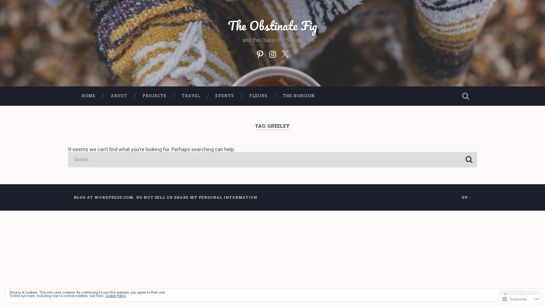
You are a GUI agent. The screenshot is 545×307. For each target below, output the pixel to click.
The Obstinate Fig (272, 25)
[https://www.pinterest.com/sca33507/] (260, 53)
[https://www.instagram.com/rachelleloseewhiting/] (272, 53)
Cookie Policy (115, 296)
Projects (154, 95)
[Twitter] (285, 53)
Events (224, 95)
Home (88, 95)
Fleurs (258, 95)
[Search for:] (272, 159)
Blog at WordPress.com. (104, 197)
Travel (191, 95)
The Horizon (299, 95)
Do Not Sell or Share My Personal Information (196, 197)
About (119, 95)
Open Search (465, 96)
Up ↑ (466, 197)
